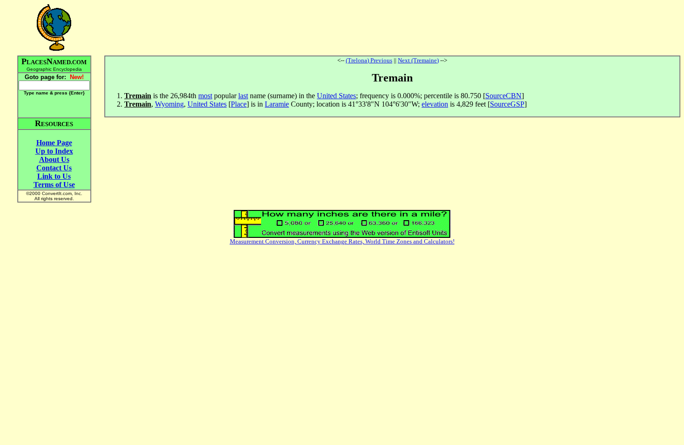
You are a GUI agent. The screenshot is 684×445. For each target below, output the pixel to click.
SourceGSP (507, 104)
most (205, 96)
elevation (435, 104)
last (243, 96)
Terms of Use (54, 185)
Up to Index (54, 151)
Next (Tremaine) (418, 60)
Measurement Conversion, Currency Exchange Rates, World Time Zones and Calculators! (342, 241)
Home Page (54, 143)
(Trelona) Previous (369, 60)
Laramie (277, 104)
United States (336, 96)
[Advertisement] (392, 27)
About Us (54, 159)
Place (239, 104)
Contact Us (54, 168)
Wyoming (169, 104)
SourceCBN (503, 96)
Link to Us (54, 176)
